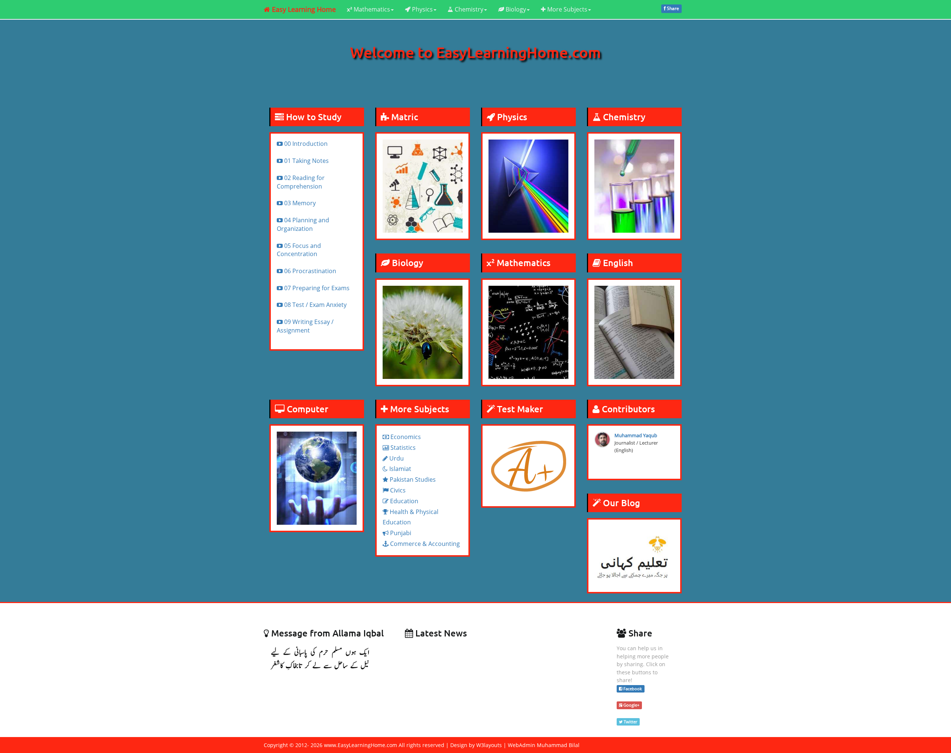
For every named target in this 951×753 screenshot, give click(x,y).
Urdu (396, 458)
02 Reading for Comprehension (301, 182)
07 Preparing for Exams (316, 288)
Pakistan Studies (412, 479)
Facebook (632, 688)
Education (403, 501)
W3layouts (489, 745)
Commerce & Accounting (424, 544)
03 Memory (299, 203)
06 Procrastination (309, 271)
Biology (515, 9)
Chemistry (468, 9)
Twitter (630, 721)
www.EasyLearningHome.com (360, 745)
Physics (421, 9)
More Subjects (566, 9)
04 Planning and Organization (303, 224)
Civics (397, 490)
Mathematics (371, 9)
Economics (405, 437)
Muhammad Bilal (558, 745)
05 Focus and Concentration (299, 250)
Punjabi (400, 533)
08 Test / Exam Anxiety (315, 305)
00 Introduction (305, 144)
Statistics (402, 447)
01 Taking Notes (306, 161)
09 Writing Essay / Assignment (305, 326)
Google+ (630, 705)
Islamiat (399, 469)
